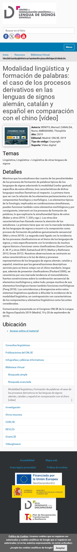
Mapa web (51, 460)
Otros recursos (14, 414)
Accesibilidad (27, 460)
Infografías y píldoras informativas (25, 359)
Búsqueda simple (17, 374)
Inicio (6, 54)
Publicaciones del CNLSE (19, 352)
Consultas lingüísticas (18, 345)
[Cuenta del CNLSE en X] (12, 36)
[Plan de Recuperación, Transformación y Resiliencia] (38, 516)
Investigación (13, 407)
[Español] (29, 13)
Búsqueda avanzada (19, 381)
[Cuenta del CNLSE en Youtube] (23, 36)
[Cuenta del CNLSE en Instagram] (18, 36)
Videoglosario (13, 444)
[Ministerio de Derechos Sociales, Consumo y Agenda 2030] (38, 491)
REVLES (10, 429)
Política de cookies (57, 467)
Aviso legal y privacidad (23, 467)
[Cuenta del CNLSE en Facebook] (6, 36)
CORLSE (10, 422)
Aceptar (60, 547)
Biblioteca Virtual (40, 54)
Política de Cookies (18, 536)
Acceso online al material (24, 330)
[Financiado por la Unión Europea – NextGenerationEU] (38, 478)
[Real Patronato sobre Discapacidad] (38, 503)
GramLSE (11, 436)
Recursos (20, 54)
